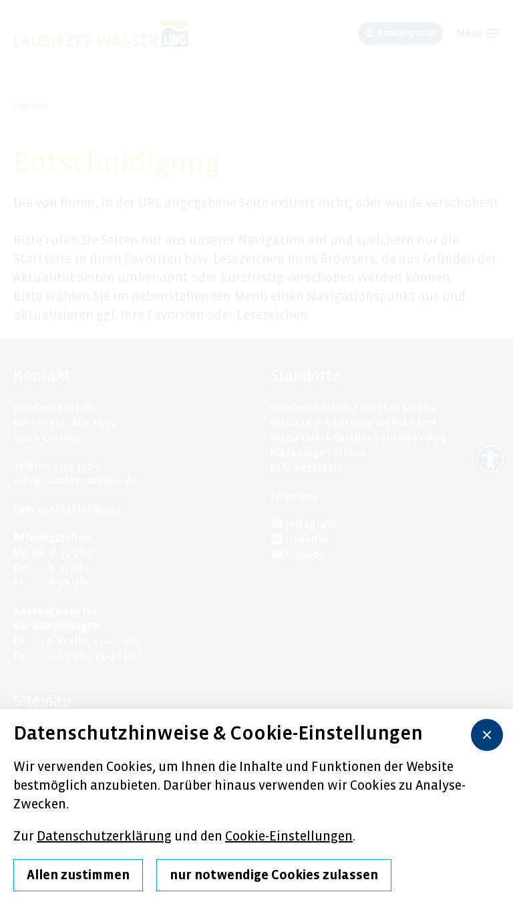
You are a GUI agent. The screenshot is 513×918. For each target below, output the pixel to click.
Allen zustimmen (78, 875)
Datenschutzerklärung (104, 836)
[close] (487, 735)
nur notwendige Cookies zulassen (274, 875)
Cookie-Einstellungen (289, 836)
